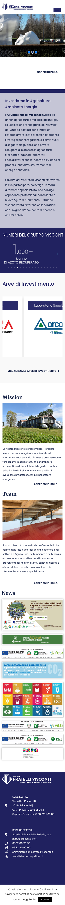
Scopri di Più (46, 72)
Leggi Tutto (29, 899)
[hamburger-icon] (57, 10)
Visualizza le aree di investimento (32, 370)
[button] (8, 267)
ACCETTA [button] (45, 899)
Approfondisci (44, 484)
